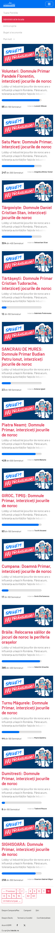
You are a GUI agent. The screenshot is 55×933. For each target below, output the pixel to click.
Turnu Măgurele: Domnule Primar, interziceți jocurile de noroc (25, 707)
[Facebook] (17, 925)
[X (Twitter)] (24, 925)
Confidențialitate (43, 918)
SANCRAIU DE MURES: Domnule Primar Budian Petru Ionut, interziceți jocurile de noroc (23, 356)
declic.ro (15, 930)
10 (39, 891)
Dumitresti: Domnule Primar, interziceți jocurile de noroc (25, 778)
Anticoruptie (9, 25)
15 (14, 895)
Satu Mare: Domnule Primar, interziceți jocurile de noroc (27, 144)
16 (19, 895)
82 (28, 895)
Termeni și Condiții (24, 918)
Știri (37, 910)
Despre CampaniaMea (10, 910)
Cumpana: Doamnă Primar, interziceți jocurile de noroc (27, 569)
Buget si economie (12, 32)
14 (9, 895)
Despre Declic (7, 918)
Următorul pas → (12, 900)
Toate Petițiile (10, 12)
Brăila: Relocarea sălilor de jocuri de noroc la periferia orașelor (26, 637)
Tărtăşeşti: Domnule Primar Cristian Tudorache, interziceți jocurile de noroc (27, 283)
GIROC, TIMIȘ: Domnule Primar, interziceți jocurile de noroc (25, 500)
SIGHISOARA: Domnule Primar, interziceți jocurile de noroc (25, 849)
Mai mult (7, 39)
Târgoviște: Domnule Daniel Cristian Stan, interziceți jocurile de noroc (27, 212)
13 (4, 895)
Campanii (27, 910)
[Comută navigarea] (49, 4)
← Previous (9, 891)
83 (33, 895)
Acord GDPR (6, 925)
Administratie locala (13, 19)
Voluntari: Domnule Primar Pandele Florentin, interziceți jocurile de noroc (27, 75)
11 (44, 891)
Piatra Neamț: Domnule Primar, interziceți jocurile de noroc (25, 429)
